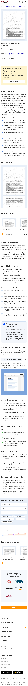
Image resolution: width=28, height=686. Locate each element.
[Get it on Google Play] (18, 672)
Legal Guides (5, 627)
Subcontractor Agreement (7, 519)
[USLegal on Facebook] (5, 649)
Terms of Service (14, 682)
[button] (25, 2)
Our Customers (6, 636)
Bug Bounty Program (17, 684)
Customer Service (7, 623)
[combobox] (14, 504)
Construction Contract (7, 516)
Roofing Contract (20, 519)
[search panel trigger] (19, 2)
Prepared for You (7, 631)
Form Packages (6, 614)
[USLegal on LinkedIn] (8, 649)
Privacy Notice (22, 682)
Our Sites (4, 640)
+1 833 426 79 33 (6, 655)
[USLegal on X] (2, 649)
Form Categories (6, 618)
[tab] (11, 359)
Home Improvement (19, 516)
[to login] (22, 2)
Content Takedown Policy (6, 684)
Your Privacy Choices (5, 682)
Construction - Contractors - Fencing (17, 54)
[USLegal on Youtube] (11, 649)
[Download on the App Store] (6, 672)
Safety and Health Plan (7, 521)
